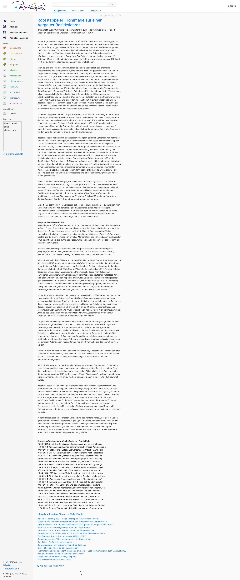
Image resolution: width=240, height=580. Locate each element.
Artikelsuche (78, 11)
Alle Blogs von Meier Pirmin (51, 566)
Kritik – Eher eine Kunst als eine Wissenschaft (58, 548)
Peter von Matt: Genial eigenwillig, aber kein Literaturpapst (64, 527)
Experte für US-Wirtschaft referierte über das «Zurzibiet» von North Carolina (72, 521)
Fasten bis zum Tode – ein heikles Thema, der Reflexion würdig (66, 530)
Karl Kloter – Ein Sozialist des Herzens (55, 542)
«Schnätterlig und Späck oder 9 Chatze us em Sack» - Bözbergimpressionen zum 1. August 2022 (82, 551)
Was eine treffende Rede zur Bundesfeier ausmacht (61, 553)
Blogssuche (60, 11)
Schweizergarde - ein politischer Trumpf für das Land (62, 545)
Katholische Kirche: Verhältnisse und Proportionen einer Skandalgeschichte (71, 533)
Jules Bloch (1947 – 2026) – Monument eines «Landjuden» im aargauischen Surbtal (75, 524)
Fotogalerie (95, 11)
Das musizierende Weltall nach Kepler (54, 559)
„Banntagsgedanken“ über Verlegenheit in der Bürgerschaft (64, 539)
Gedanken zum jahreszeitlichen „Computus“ (57, 556)
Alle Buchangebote (13, 153)
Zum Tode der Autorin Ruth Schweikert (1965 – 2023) (62, 536)
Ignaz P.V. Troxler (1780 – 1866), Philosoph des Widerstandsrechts (68, 519)
